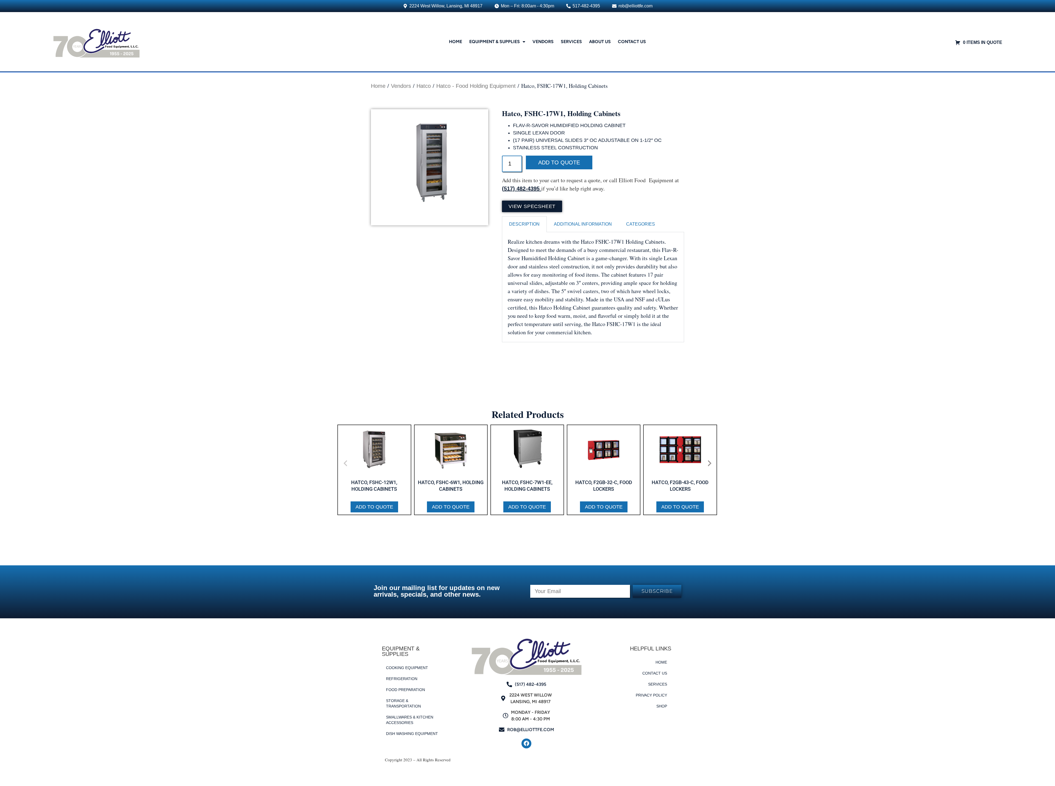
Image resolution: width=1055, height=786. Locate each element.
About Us (600, 41)
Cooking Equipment (407, 668)
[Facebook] (526, 743)
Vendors (543, 41)
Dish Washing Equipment (412, 733)
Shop (661, 706)
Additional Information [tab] (583, 224)
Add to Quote (559, 162)
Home (455, 41)
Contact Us (632, 41)
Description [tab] (524, 224)
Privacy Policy (651, 695)
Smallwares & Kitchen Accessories (409, 720)
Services (571, 41)
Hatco (424, 86)
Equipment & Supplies (494, 41)
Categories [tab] (640, 224)
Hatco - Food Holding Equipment (476, 86)
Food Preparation (405, 689)
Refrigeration (401, 678)
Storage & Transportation (403, 703)
